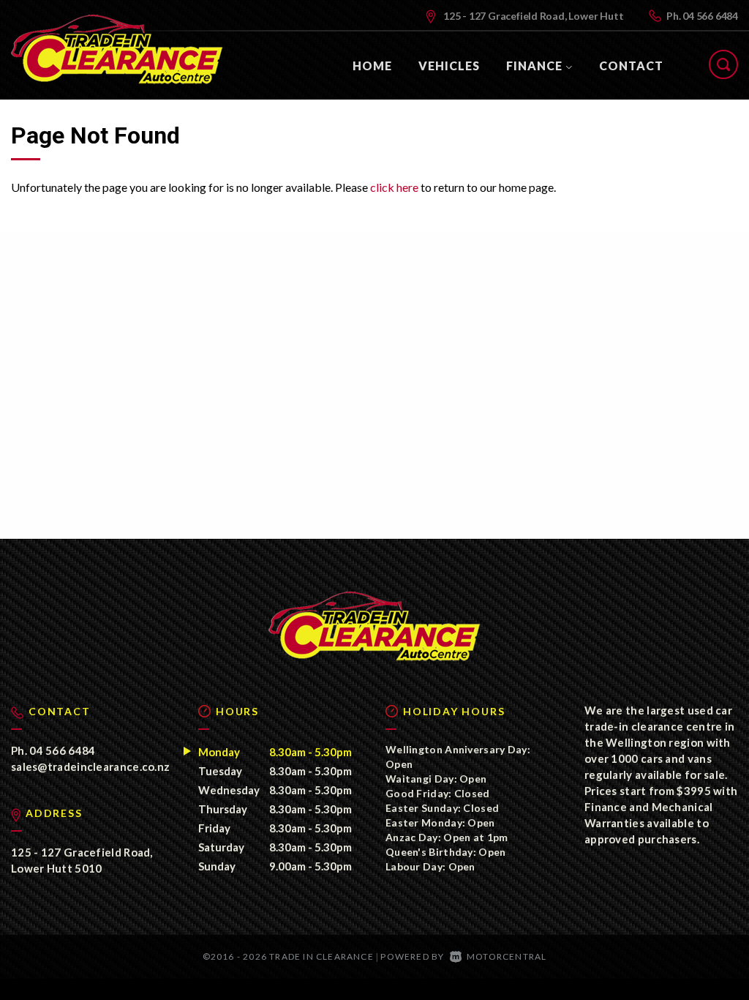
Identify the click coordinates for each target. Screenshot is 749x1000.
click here (394, 187)
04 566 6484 (710, 16)
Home (372, 65)
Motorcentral (506, 956)
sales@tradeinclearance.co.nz (90, 766)
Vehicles (449, 65)
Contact (631, 65)
